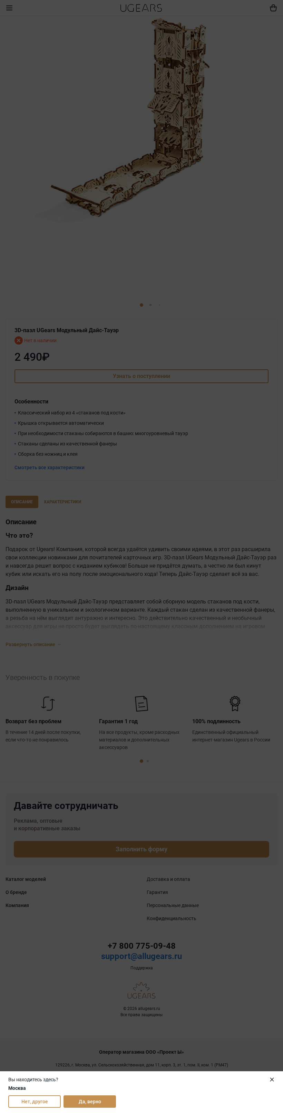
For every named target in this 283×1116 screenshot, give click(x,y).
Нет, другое (34, 1101)
